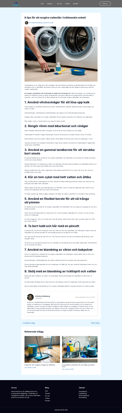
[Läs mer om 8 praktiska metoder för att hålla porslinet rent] (80, 349)
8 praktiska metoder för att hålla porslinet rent (78, 366)
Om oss (59, 3)
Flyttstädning (83, 393)
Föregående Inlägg (28, 323)
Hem (42, 3)
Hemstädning (83, 391)
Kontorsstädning (84, 395)
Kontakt (75, 3)
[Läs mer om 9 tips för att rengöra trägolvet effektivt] (42, 349)
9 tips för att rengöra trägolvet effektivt (39, 365)
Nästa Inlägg (96, 323)
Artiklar (67, 3)
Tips (25, 367)
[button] (53, 3)
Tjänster (49, 3)
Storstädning (83, 397)
